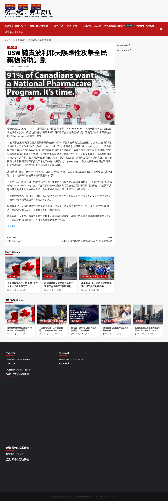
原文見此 (12, 226)
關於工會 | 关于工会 (39, 25)
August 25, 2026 (22, 290)
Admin (11, 67)
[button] (161, 29)
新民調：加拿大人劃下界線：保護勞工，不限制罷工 (84, 329)
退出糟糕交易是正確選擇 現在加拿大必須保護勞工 (22, 285)
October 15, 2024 (23, 67)
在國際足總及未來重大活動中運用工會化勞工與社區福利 (58, 285)
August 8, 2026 (53, 334)
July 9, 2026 (95, 290)
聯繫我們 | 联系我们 (14, 454)
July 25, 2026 (85, 334)
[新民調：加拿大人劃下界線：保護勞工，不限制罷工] (84, 314)
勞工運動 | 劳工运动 (118, 25)
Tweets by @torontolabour (18, 359)
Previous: (14, 239)
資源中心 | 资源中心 (14, 25)
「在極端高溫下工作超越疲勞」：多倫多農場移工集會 (51, 329)
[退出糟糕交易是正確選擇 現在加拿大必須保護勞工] (22, 268)
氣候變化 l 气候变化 (145, 25)
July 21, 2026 (116, 334)
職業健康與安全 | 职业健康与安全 (51, 321)
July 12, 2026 (58, 290)
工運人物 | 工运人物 (92, 25)
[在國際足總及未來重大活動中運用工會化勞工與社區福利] (59, 268)
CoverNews (98, 496)
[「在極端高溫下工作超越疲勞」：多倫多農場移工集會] (52, 314)
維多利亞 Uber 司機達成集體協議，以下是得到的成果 (96, 285)
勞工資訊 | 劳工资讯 (28, 12)
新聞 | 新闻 (72, 25)
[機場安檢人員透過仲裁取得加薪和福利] (116, 314)
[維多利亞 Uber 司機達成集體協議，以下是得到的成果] (96, 268)
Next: (86, 239)
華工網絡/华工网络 (14, 32)
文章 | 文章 (59, 25)
